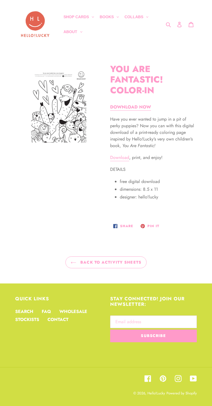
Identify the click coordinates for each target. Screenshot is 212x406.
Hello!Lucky (156, 393)
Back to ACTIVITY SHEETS (110, 262)
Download (119, 157)
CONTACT (57, 319)
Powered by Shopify (181, 393)
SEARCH (24, 311)
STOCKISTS (27, 319)
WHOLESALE (73, 311)
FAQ (46, 311)
